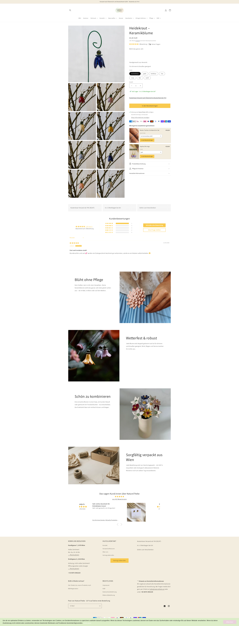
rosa (132, 78)
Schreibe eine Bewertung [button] (154, 225)
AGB (104, 588)
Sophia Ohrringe (145, 146)
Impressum (106, 585)
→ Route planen (73, 555)
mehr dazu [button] (87, 623)
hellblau (153, 73)
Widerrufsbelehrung (109, 595)
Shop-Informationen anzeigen (140, 117)
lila (162, 73)
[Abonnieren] (100, 606)
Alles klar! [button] (229, 622)
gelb (144, 73)
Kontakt (105, 545)
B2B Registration (73, 588)
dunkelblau (135, 73)
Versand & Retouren (109, 548)
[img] (74, 243)
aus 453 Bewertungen (119, 499)
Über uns (105, 552)
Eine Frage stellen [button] (154, 230)
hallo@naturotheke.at (157, 589)
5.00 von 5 (89, 227)
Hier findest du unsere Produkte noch (79, 585)
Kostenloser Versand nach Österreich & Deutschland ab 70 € (147, 98)
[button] (70, 10)
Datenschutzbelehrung (110, 592)
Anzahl (131, 82)
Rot (140, 78)
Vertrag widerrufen (108, 555)
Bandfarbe (142, 133)
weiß (147, 78)
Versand (137, 40)
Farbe (141, 149)
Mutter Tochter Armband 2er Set (149, 130)
